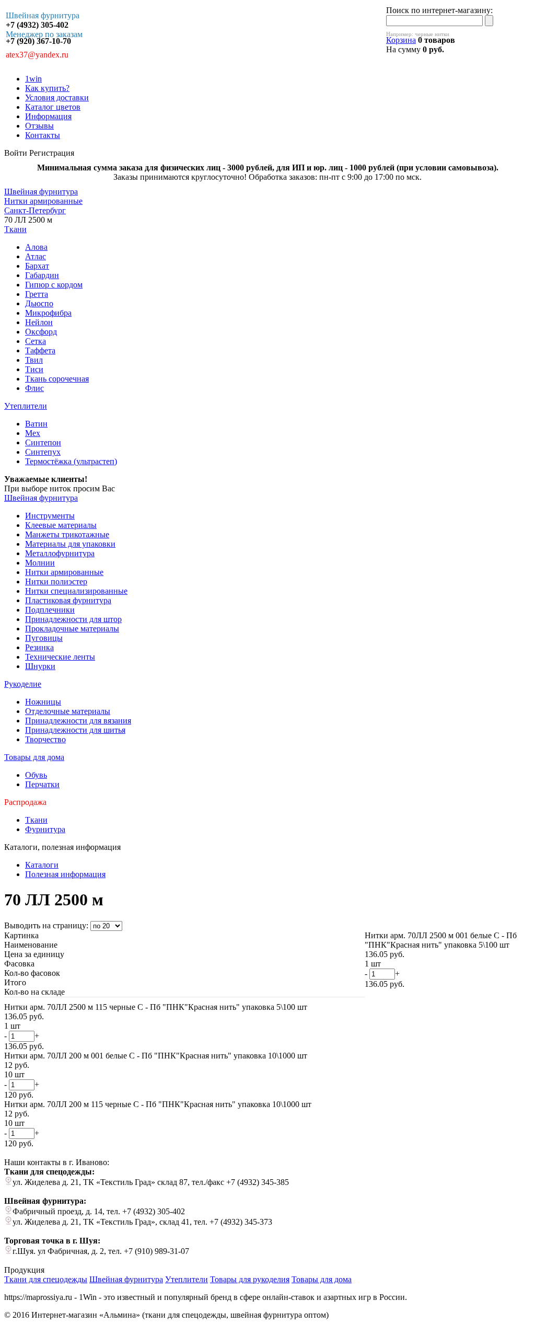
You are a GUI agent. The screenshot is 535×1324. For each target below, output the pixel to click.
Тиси (34, 369)
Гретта (36, 294)
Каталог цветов (52, 106)
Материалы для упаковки (70, 543)
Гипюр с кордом (54, 284)
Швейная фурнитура (41, 497)
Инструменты (50, 515)
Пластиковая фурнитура (68, 600)
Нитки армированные (64, 572)
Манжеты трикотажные (67, 534)
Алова (36, 247)
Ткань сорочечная (57, 378)
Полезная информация (65, 874)
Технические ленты (60, 656)
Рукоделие (22, 684)
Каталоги (42, 864)
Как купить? (47, 88)
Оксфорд (41, 331)
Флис (34, 388)
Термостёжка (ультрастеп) (71, 461)
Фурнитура (45, 829)
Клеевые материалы (61, 525)
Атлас (35, 256)
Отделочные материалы (67, 711)
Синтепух (43, 451)
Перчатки (42, 784)
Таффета (40, 350)
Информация (48, 116)
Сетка (35, 341)
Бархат (37, 265)
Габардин (42, 275)
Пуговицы (44, 638)
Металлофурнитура (60, 553)
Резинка (39, 647)
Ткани (15, 229)
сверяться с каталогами (162, 488)
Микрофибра (48, 312)
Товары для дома (34, 757)
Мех (32, 433)
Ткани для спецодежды (45, 1279)
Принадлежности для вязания (78, 720)
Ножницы (43, 701)
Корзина (401, 40)
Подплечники (50, 609)
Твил (34, 359)
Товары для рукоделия (249, 1279)
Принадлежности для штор (73, 619)
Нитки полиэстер (56, 581)
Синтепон (43, 442)
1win (33, 78)
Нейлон (39, 322)
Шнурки (40, 666)
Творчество (45, 739)
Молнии (40, 562)
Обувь (36, 774)
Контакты (42, 135)
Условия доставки (57, 97)
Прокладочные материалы (72, 628)
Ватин (36, 423)
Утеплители (25, 405)
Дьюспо (39, 303)
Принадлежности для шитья (75, 730)
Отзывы (39, 125)
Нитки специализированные (76, 590)
